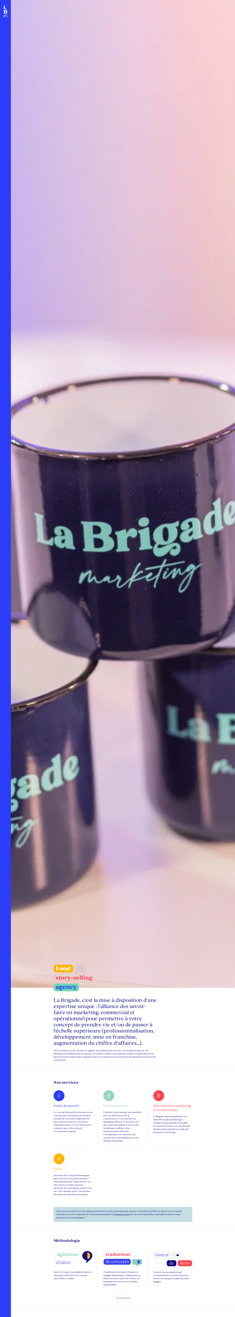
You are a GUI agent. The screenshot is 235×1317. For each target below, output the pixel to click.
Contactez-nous (121, 1214)
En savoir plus (123, 1298)
